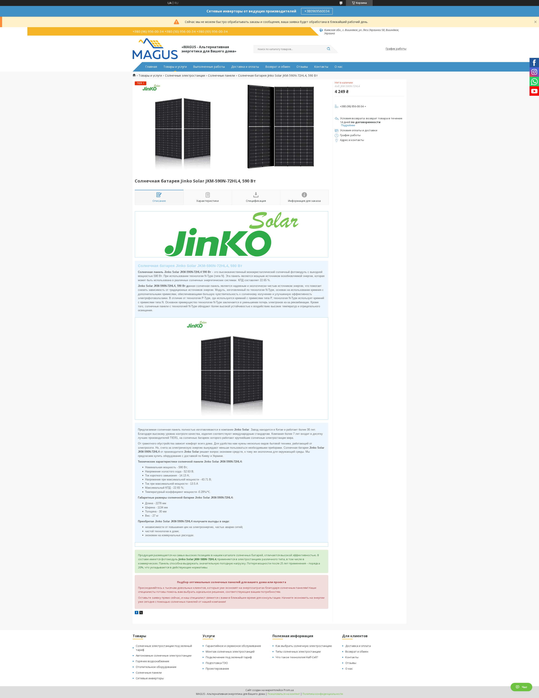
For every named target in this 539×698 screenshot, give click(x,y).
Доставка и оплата (358, 646)
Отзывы (302, 66)
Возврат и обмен (277, 66)
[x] (141, 613)
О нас (339, 66)
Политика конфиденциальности (323, 694)
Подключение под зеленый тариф (229, 657)
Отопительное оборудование (156, 667)
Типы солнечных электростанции (298, 651)
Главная (151, 66)
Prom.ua (289, 690)
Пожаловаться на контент (284, 694)
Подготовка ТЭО (217, 663)
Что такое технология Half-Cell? (297, 657)
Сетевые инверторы (150, 678)
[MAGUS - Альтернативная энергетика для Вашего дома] (155, 48)
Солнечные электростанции (185, 75)
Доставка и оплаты (245, 66)
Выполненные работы (209, 66)
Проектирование (217, 668)
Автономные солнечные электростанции (163, 655)
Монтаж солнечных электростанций (230, 651)
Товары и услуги (175, 66)
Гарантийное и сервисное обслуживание (233, 646)
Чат (524, 687)
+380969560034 (316, 11)
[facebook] (136, 613)
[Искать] (328, 49)
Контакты (321, 66)
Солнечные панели (221, 75)
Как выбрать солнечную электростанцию (304, 646)
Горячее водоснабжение (152, 661)
